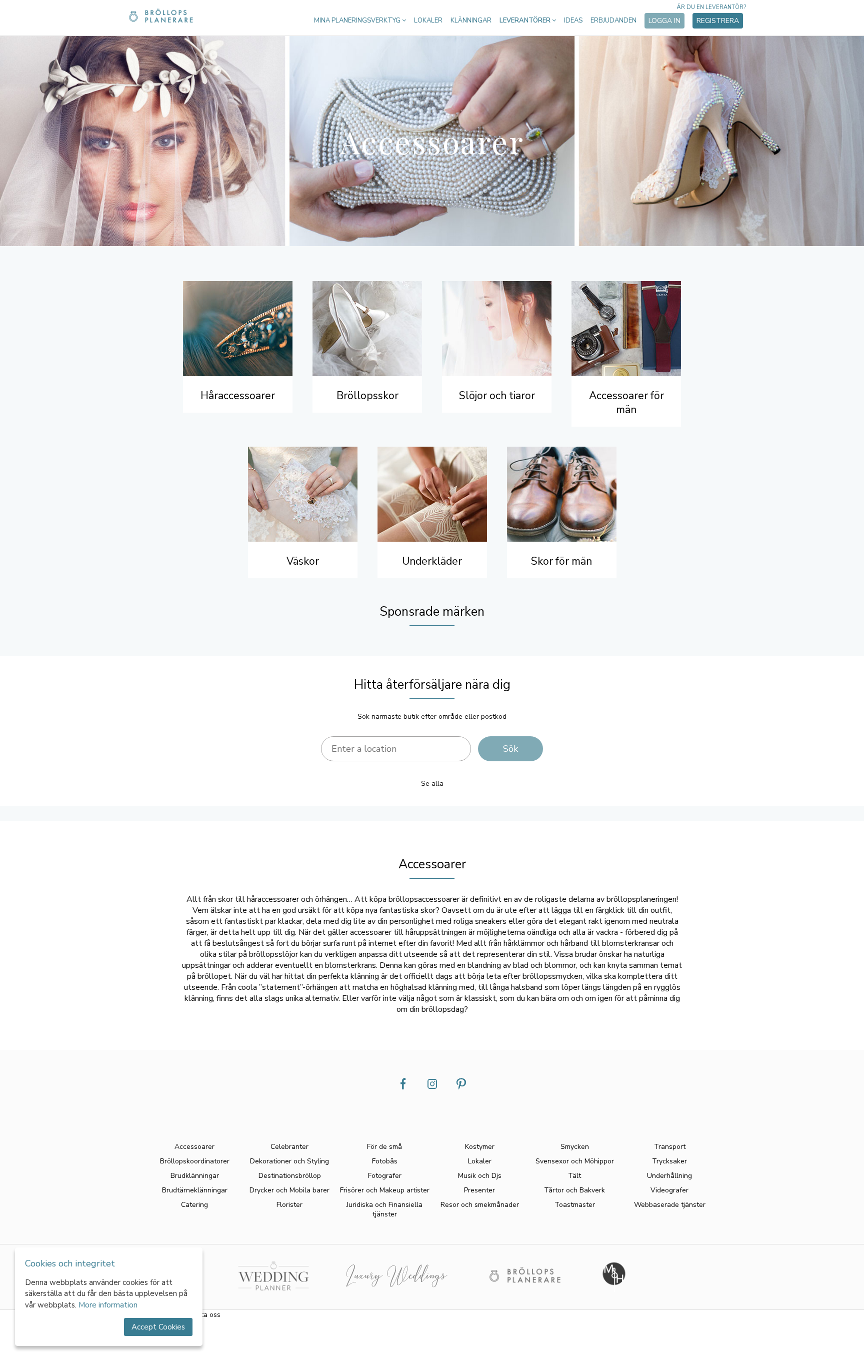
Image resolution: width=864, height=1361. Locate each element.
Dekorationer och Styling (289, 1161)
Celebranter (289, 1146)
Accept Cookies (158, 1327)
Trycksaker (669, 1161)
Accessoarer (194, 1146)
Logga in (664, 21)
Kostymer (479, 1146)
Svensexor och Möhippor (575, 1161)
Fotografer (385, 1175)
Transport (670, 1146)
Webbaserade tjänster (670, 1204)
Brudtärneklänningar (195, 1190)
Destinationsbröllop (289, 1175)
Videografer (669, 1190)
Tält (574, 1175)
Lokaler (428, 20)
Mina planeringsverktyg (358, 20)
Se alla (432, 783)
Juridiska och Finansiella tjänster (384, 1209)
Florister (289, 1204)
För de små (384, 1146)
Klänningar (471, 20)
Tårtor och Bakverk (574, 1190)
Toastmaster (574, 1204)
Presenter (479, 1190)
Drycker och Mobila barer (290, 1190)
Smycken (574, 1146)
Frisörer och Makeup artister (385, 1190)
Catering (194, 1204)
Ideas (573, 20)
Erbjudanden (613, 20)
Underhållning (669, 1175)
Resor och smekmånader (479, 1204)
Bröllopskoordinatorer (195, 1161)
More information (108, 1305)
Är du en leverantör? (711, 7)
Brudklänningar (194, 1175)
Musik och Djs (480, 1175)
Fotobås (385, 1161)
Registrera (717, 21)
